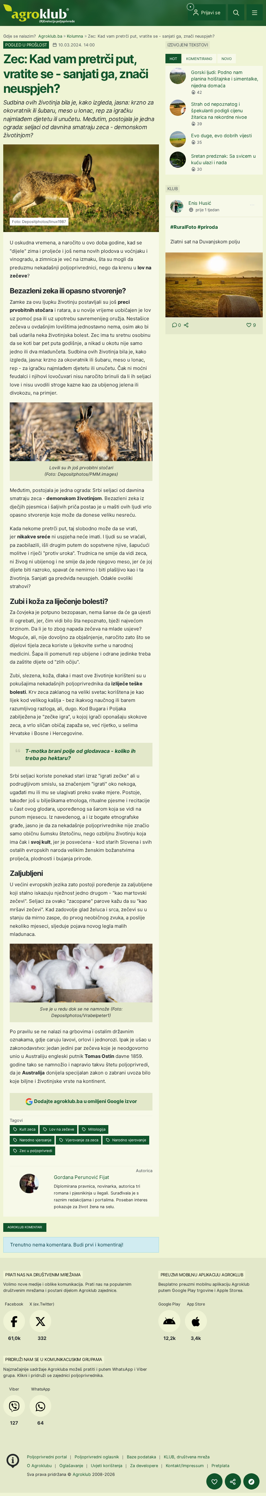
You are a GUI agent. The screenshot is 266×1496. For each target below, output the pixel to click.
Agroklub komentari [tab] (24, 1227)
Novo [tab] (227, 58)
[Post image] (214, 284)
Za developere (144, 1465)
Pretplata (220, 1465)
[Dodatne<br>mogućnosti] (251, 1481)
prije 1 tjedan (207, 209)
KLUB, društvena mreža (187, 1456)
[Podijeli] (233, 1481)
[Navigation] (255, 12)
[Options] (252, 205)
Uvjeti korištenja (106, 1465)
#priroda (208, 227)
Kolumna (75, 36)
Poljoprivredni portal (47, 1456)
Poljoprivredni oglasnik (97, 1456)
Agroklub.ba (50, 36)
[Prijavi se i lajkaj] (214, 1481)
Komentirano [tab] (199, 58)
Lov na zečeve (61, 1129)
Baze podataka (142, 1456)
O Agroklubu (39, 1465)
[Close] (236, 12)
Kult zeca (26, 1129)
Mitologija (96, 1129)
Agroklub (82, 1474)
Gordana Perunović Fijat (81, 1177)
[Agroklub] (39, 13)
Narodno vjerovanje (128, 1140)
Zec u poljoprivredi (35, 1150)
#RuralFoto (183, 227)
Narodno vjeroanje (35, 1140)
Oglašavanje (71, 1465)
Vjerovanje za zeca (81, 1140)
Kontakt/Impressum (185, 1465)
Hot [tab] (173, 58)
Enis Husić (199, 203)
